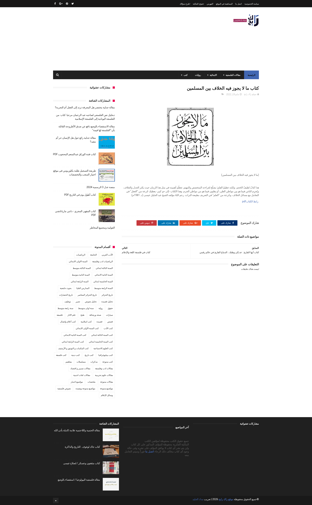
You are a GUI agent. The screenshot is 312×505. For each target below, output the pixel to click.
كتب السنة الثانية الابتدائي (75, 335)
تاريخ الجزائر (107, 295)
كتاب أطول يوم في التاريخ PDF (80, 194)
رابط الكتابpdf (250, 201)
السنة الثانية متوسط (81, 275)
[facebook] (55, 3)
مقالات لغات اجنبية (81, 375)
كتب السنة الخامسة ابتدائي (101, 341)
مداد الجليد (197, 499)
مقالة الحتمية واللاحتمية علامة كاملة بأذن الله (77, 430)
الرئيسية (251, 75)
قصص (110, 321)
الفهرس (210, 4)
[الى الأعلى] (55, 500)
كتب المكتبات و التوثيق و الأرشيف (73, 348)
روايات (198, 75)
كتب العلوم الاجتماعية (103, 348)
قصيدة (99, 321)
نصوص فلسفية (64, 388)
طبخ (82, 315)
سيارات (109, 315)
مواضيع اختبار (77, 382)
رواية (101, 308)
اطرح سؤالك (185, 4)
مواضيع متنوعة (106, 388)
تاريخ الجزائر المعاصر (87, 295)
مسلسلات (81, 362)
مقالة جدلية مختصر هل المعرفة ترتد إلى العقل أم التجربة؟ (85, 107)
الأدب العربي (107, 254)
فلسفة (60, 315)
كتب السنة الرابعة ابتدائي (73, 341)
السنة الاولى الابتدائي (78, 261)
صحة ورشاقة (95, 315)
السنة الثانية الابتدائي (104, 275)
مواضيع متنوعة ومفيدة (85, 388)
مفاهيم (69, 362)
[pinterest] (67, 3)
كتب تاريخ (89, 355)
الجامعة (93, 254)
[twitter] (72, 3)
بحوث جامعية (66, 288)
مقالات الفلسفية (233, 75)
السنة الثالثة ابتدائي (104, 268)
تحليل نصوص (91, 301)
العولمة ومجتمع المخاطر (102, 227)
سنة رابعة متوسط (65, 308)
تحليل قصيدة (107, 301)
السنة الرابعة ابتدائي (79, 281)
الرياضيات (80, 254)
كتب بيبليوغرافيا (105, 355)
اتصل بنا (238, 4)
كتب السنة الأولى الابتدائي (87, 328)
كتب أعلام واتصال (68, 321)
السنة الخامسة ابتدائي (103, 281)
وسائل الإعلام (107, 395)
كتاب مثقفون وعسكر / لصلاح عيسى (81, 463)
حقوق (110, 308)
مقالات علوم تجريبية (104, 375)
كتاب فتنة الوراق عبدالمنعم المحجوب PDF (74, 154)
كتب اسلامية (86, 321)
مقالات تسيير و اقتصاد (80, 368)
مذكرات (94, 362)
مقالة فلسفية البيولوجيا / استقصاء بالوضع (79, 479)
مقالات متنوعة (106, 382)
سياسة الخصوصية (251, 4)
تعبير (78, 301)
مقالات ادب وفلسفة (104, 368)
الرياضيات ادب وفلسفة (102, 261)
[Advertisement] (119, 39)
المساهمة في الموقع (224, 4)
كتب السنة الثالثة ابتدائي (102, 335)
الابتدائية (213, 75)
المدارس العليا (82, 288)
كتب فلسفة (61, 355)
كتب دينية (75, 355)
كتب (186, 75)
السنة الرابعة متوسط (103, 288)
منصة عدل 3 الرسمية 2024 (100, 187)
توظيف (67, 301)
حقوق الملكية (198, 4)
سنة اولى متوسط (86, 308)
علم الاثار (72, 315)
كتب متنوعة (107, 362)
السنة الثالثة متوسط (82, 268)
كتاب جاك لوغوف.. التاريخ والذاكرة (82, 446)
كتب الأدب (108, 328)
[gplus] (61, 3)
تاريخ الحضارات (66, 295)
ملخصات (91, 382)
